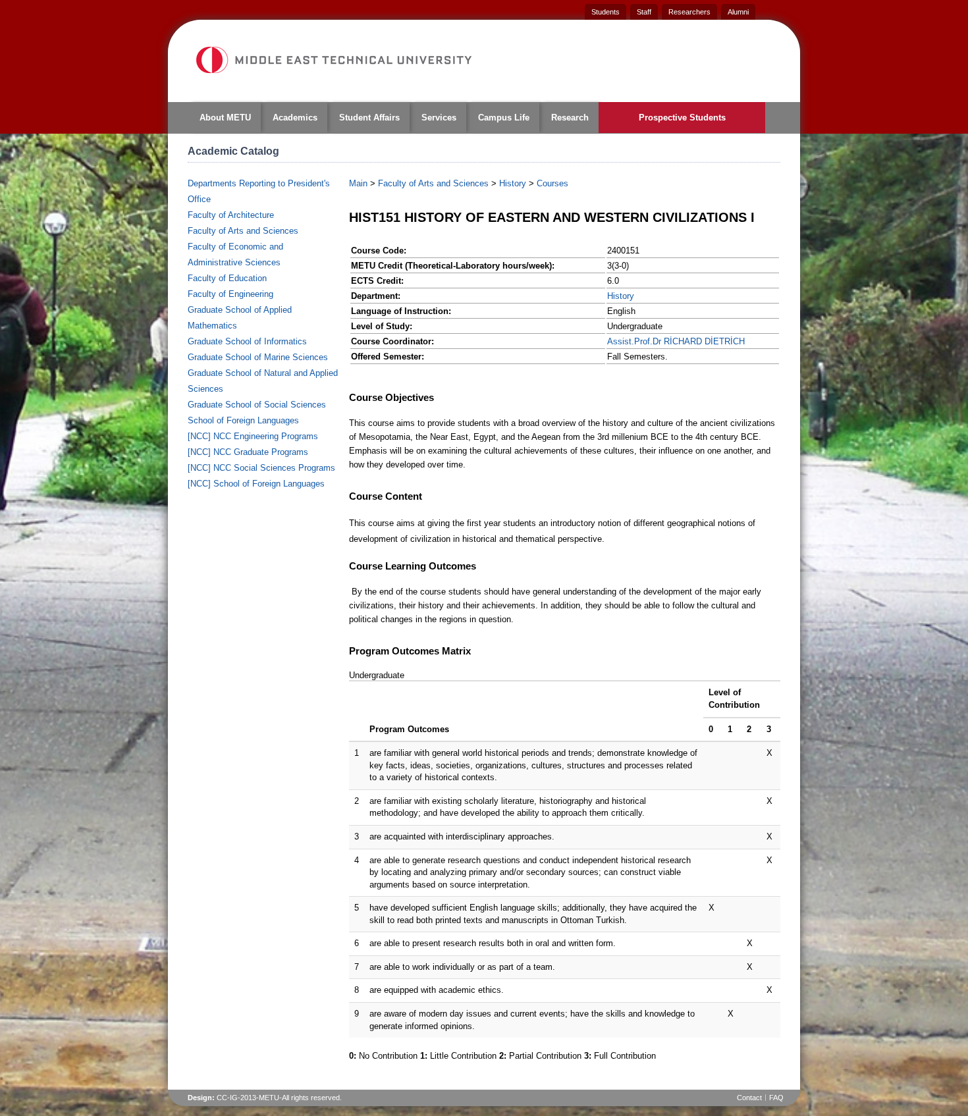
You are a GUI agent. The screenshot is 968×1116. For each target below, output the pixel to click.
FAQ (776, 1097)
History (512, 183)
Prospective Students (682, 117)
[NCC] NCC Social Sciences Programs (261, 468)
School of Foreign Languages (243, 420)
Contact (749, 1097)
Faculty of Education (227, 278)
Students (605, 12)
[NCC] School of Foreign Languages (256, 484)
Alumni (738, 12)
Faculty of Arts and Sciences (243, 231)
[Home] (333, 60)
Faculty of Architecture (231, 215)
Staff (644, 12)
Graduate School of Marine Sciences (258, 357)
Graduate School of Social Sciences (257, 405)
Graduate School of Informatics (247, 341)
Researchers (689, 12)
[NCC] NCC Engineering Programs (253, 436)
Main (358, 183)
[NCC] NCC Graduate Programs (248, 452)
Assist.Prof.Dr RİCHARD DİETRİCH (676, 341)
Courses (552, 183)
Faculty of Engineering (230, 294)
